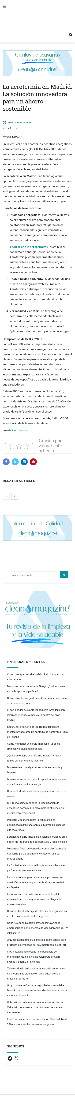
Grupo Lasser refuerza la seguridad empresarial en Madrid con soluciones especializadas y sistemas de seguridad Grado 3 (37, 990)
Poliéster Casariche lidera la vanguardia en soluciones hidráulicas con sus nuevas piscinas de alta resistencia (36, 825)
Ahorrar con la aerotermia (27, 247)
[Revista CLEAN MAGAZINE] (37, 21)
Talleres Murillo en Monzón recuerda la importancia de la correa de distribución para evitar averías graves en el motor (36, 973)
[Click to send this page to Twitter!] (15, 461)
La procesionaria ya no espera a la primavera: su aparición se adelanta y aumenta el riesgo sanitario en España (36, 882)
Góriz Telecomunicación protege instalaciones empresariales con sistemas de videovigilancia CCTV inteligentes (37, 928)
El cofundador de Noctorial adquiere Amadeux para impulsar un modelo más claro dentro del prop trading (36, 715)
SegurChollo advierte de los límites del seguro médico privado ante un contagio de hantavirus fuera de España (37, 732)
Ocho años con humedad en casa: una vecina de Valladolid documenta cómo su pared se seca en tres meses (35, 1007)
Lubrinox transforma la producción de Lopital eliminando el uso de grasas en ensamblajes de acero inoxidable (34, 899)
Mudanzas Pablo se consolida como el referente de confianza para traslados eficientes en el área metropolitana (36, 853)
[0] (4, 128)
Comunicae (19, 430)
